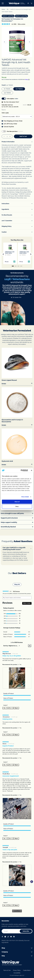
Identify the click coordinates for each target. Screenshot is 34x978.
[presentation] (17, 678)
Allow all (17, 501)
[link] (6, 591)
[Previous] (4, 41)
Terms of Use (7, 970)
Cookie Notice (27, 970)
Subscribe (26, 931)
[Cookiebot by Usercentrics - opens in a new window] (21, 470)
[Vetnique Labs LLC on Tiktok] (8, 937)
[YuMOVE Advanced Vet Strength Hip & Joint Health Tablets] (17, 42)
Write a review (21, 24)
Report (16, 708)
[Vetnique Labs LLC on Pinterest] (14, 937)
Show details (25, 496)
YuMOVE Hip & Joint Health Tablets (9, 252)
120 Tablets (19, 89)
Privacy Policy (17, 970)
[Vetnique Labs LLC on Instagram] (5, 937)
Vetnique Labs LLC (19, 975)
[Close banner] (31, 470)
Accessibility (17, 973)
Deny (17, 506)
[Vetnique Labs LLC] (17, 3)
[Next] (29, 41)
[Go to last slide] (3, 254)
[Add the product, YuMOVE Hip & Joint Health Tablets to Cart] (14, 262)
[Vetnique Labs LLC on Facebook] (2, 937)
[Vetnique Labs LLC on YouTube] (11, 937)
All (8, 9)
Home (3, 9)
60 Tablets (7, 89)
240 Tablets (7, 93)
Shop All (17, 584)
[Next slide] (30, 254)
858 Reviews (17, 591)
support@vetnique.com (10, 560)
